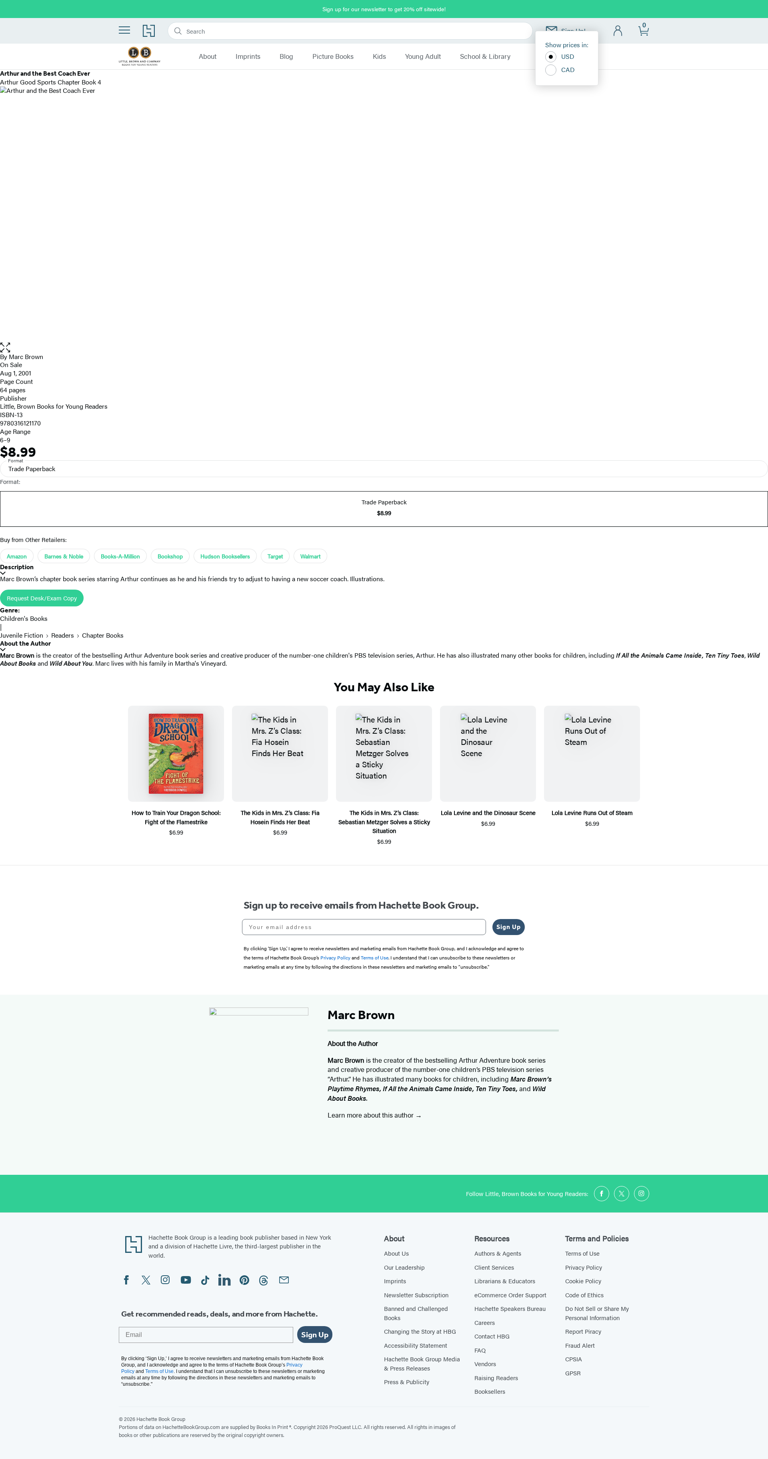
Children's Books (24, 618)
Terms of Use (582, 1253)
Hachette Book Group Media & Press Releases (422, 1363)
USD (567, 56)
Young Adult (423, 56)
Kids (379, 56)
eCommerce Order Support (510, 1294)
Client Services (494, 1267)
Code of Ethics (584, 1294)
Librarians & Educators (504, 1280)
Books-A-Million (120, 556)
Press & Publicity (406, 1381)
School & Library (485, 56)
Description (17, 567)
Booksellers (489, 1391)
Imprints (248, 56)
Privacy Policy (583, 1267)
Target (275, 556)
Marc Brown (26, 356)
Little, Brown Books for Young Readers (54, 406)
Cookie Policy (583, 1280)
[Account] (618, 31)
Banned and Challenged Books (416, 1313)
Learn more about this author (371, 1115)
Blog (286, 56)
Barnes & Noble (63, 556)
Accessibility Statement (415, 1345)
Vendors (485, 1363)
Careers (484, 1322)
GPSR (573, 1373)
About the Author (25, 643)
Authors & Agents (497, 1253)
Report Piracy (583, 1331)
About (207, 56)
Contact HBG (492, 1336)
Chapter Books (103, 635)
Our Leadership (404, 1267)
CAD (568, 69)
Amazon (17, 556)
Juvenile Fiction (21, 635)
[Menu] (124, 30)
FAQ (480, 1350)
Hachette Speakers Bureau (510, 1308)
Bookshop (170, 556)
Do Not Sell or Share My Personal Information (597, 1313)
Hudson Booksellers (225, 556)
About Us (396, 1253)
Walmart (310, 556)
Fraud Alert (580, 1345)
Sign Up (508, 927)
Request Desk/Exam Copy (42, 598)
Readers (62, 635)
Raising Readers (496, 1377)
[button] (384, 348)
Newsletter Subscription (416, 1294)
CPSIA (573, 1359)
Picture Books (333, 56)
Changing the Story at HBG (420, 1331)
